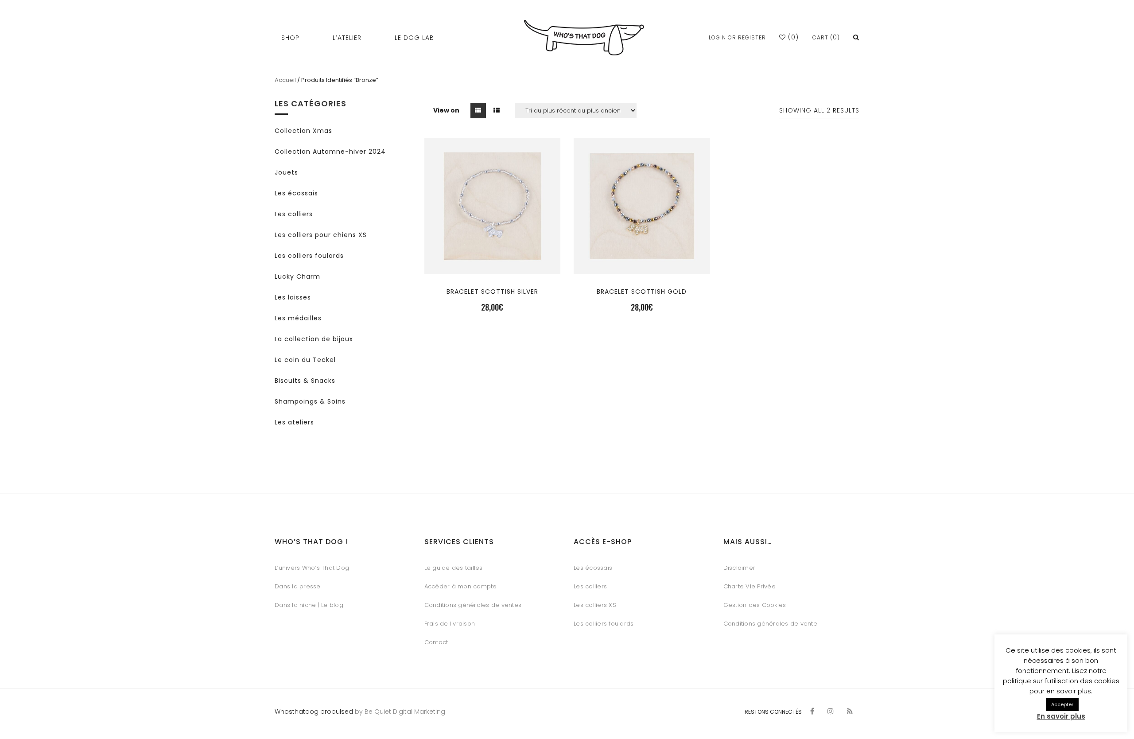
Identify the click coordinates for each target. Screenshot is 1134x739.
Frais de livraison (449, 623)
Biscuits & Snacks (305, 380)
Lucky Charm (297, 276)
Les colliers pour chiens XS (321, 234)
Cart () (826, 37)
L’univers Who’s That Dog (312, 568)
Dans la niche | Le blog (309, 605)
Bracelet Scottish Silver (492, 291)
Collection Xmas (303, 130)
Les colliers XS (595, 605)
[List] (497, 110)
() (792, 37)
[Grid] (478, 110)
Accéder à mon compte (460, 586)
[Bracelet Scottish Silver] (492, 258)
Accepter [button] (1062, 704)
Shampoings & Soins (310, 401)
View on (446, 110)
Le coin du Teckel (305, 359)
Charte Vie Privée (749, 586)
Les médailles (298, 318)
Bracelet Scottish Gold (642, 291)
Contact (436, 642)
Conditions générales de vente (770, 623)
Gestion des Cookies (754, 605)
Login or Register (737, 37)
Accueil (285, 80)
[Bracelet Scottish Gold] (642, 258)
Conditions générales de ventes (473, 605)
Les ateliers (294, 422)
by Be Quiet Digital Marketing (399, 711)
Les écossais (296, 193)
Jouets (286, 172)
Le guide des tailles (453, 568)
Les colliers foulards (309, 255)
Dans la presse (298, 586)
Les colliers (294, 214)
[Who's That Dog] (584, 37)
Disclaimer (739, 568)
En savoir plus (1061, 716)
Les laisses (293, 297)
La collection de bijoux (314, 338)
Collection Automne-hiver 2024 (330, 151)
